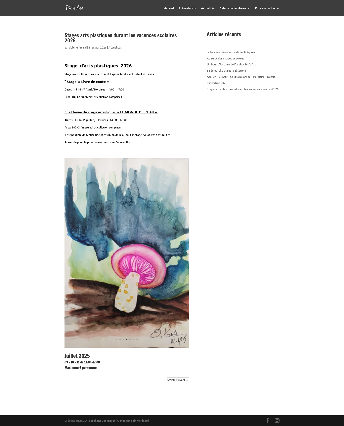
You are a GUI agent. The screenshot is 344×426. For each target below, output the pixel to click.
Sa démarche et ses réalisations (226, 70)
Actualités (208, 8)
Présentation (187, 8)
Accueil (169, 8)
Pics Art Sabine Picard (134, 420)
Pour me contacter (267, 8)
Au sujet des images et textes (225, 58)
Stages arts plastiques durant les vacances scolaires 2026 (243, 89)
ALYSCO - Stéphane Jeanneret (95, 420)
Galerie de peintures (233, 8)
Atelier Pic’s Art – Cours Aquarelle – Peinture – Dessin (241, 77)
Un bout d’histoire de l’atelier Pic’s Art (231, 64)
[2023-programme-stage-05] (126, 347)
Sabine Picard (78, 47)
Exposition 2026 (217, 83)
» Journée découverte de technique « (231, 52)
